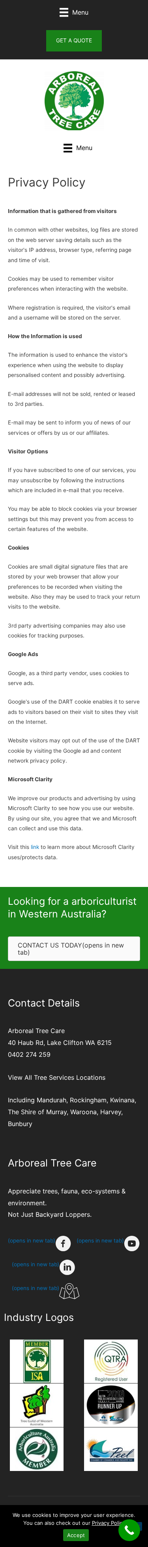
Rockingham (88, 1100)
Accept (76, 1535)
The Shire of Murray (37, 1112)
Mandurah (51, 1100)
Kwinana (122, 1100)
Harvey (110, 1112)
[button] (74, 40)
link (35, 847)
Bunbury (20, 1124)
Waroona (83, 1112)
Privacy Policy (108, 1523)
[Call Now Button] (129, 1530)
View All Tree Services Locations (56, 1077)
